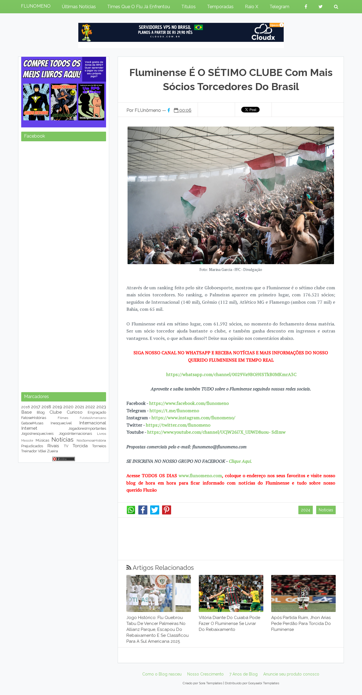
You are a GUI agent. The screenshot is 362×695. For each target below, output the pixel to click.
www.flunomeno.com (200, 475)
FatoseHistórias (33, 418)
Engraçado (97, 412)
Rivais (53, 445)
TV (66, 446)
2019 (57, 406)
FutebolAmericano (93, 418)
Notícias (326, 510)
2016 (25, 407)
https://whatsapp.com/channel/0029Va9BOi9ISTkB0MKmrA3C (231, 374)
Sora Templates (210, 683)
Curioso (75, 412)
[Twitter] (154, 513)
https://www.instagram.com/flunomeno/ (193, 417)
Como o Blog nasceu (162, 674)
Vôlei (42, 451)
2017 (35, 406)
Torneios (99, 446)
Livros (101, 434)
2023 (101, 406)
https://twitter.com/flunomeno (178, 425)
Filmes (63, 418)
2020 (68, 406)
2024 (305, 510)
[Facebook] (142, 513)
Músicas (42, 440)
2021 (79, 406)
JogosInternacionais (75, 433)
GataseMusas (32, 423)
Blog (41, 412)
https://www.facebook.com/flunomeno (189, 403)
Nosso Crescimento (205, 674)
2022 (90, 406)
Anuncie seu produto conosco (291, 674)
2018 (46, 406)
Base (26, 412)
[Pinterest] (166, 513)
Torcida (80, 445)
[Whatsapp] (130, 513)
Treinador (29, 451)
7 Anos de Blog (243, 674)
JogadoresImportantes (87, 428)
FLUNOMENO (36, 6)
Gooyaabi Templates (263, 683)
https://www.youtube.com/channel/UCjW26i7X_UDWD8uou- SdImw (216, 432)
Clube (55, 412)
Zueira (52, 451)
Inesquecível (61, 423)
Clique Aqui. (240, 461)
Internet (29, 428)
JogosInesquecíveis (37, 433)
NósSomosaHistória (91, 440)
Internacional (92, 422)
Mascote (27, 440)
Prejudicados (32, 446)
